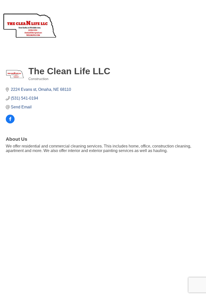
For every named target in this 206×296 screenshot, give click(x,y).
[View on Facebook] (10, 122)
